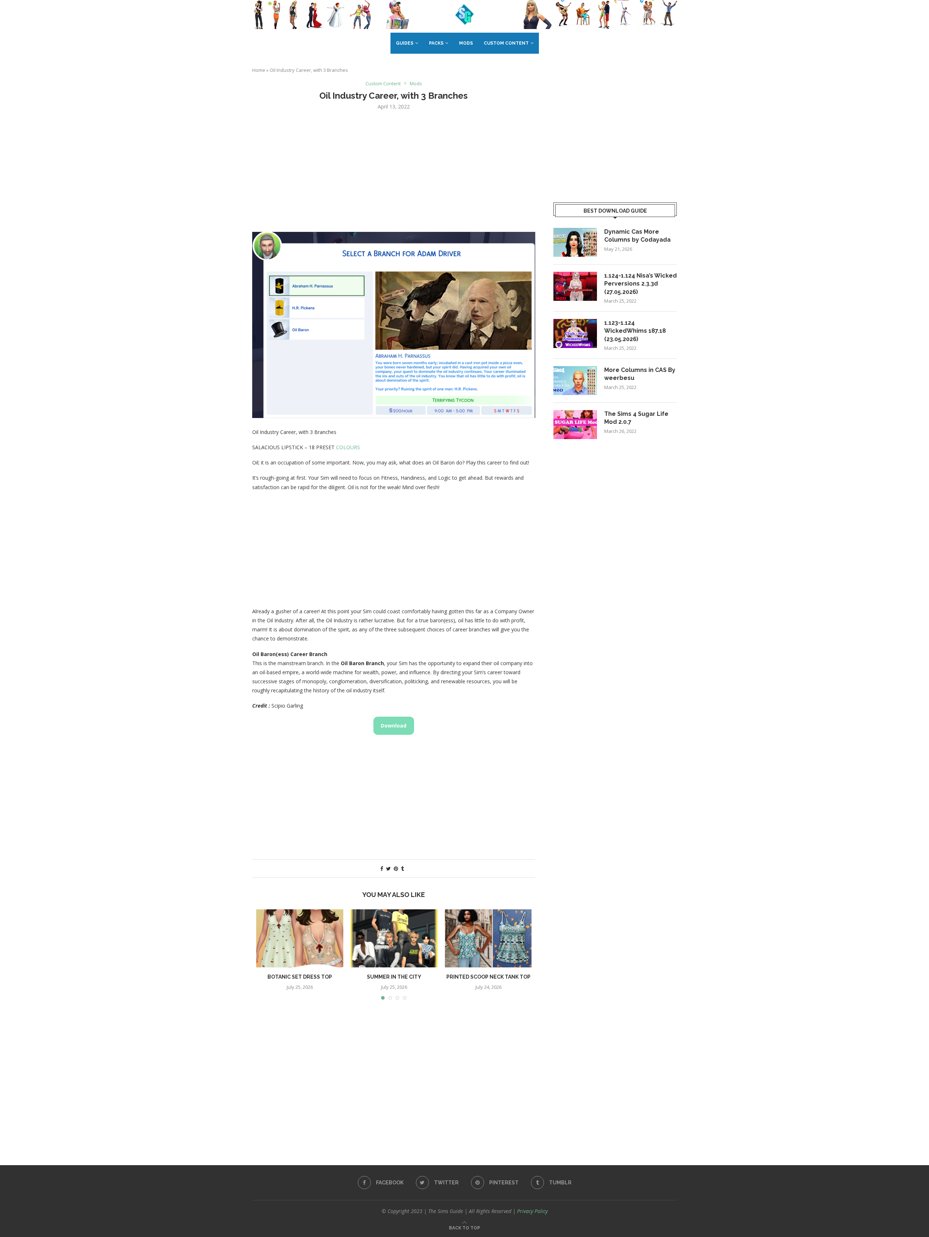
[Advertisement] (393, 170)
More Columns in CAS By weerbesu (639, 373)
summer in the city (394, 977)
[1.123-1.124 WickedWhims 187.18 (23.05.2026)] (575, 333)
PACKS (436, 43)
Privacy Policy (532, 1211)
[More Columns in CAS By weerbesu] (575, 380)
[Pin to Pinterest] (396, 868)
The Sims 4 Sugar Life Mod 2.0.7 (636, 417)
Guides (404, 43)
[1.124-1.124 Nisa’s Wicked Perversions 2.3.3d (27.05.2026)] (575, 286)
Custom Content (506, 43)
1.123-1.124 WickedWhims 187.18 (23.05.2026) (635, 331)
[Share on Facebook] (381, 868)
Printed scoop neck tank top (488, 977)
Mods (466, 43)
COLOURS (348, 447)
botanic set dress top (299, 977)
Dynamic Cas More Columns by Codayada (637, 235)
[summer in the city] (394, 938)
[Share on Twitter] (388, 868)
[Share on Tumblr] (402, 868)
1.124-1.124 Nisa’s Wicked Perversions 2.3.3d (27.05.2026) (640, 283)
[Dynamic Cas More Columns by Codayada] (575, 242)
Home (258, 70)
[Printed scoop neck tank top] (488, 938)
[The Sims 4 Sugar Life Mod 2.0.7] (575, 424)
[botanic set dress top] (299, 938)
